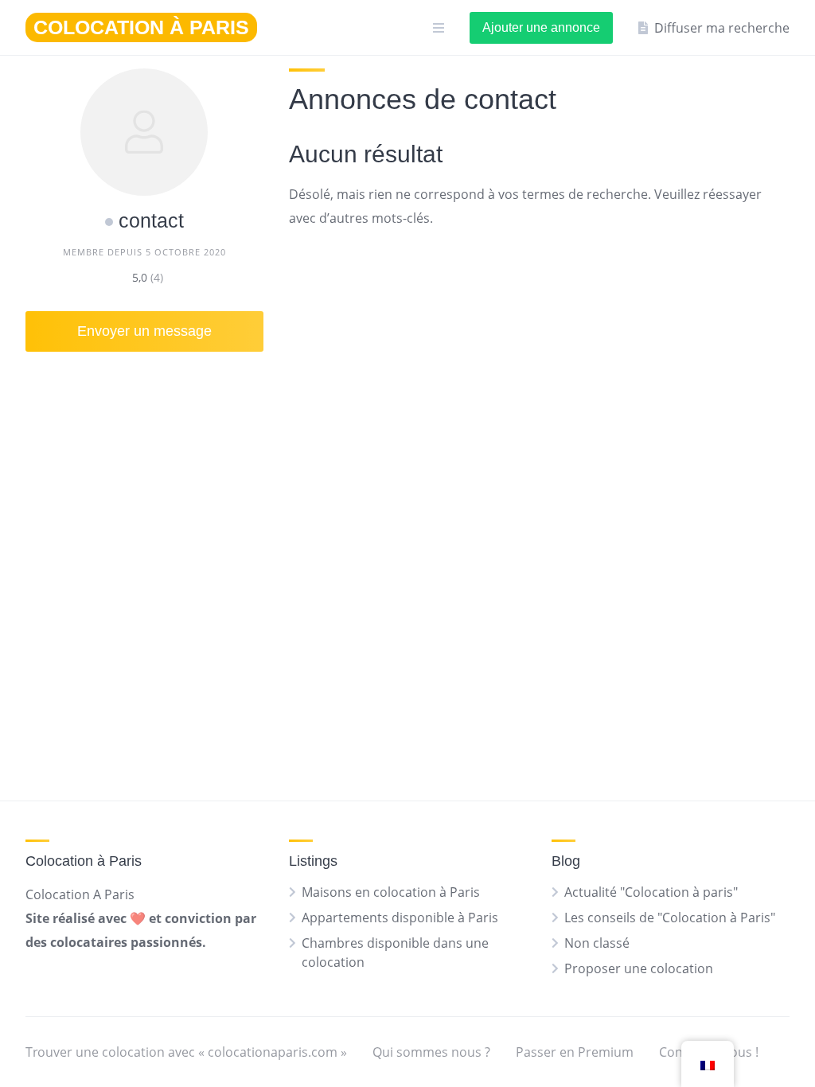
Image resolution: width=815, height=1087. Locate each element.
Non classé (597, 943)
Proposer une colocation (638, 968)
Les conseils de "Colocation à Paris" (669, 917)
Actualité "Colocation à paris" (651, 892)
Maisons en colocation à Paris (391, 892)
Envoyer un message (144, 331)
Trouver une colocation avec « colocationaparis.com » (186, 1052)
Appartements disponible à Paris (400, 917)
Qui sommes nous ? (431, 1052)
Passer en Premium (575, 1052)
